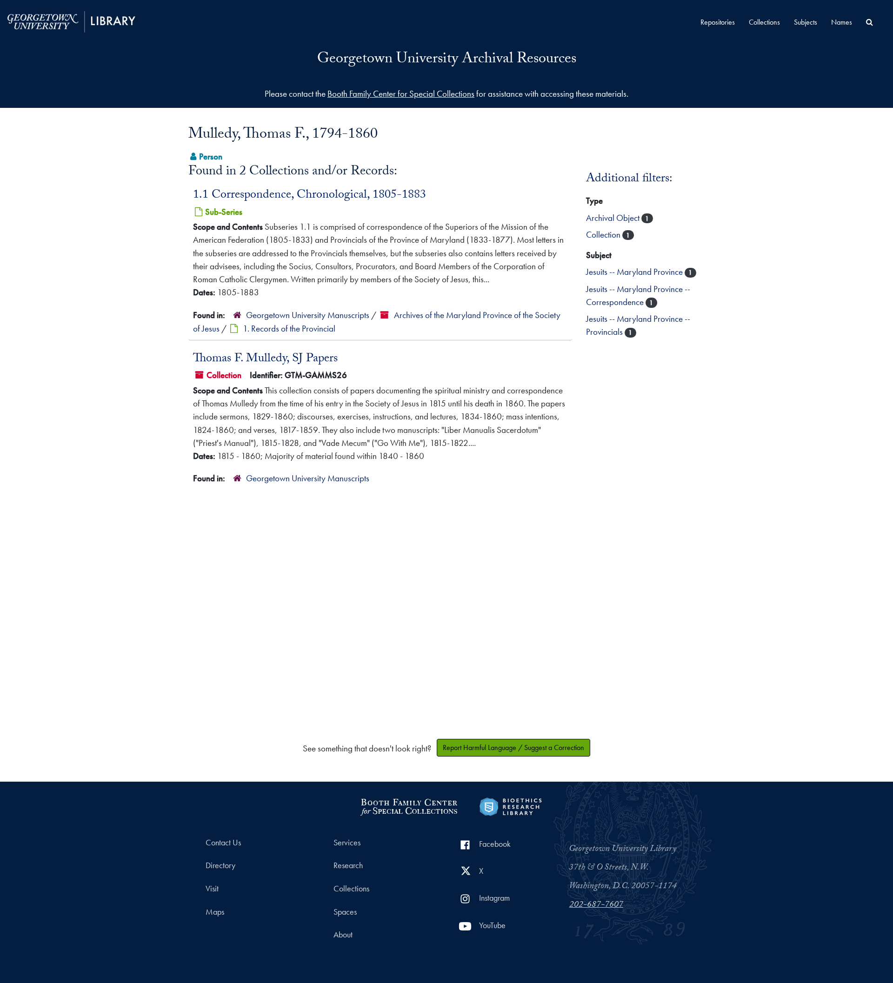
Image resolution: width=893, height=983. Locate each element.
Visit (212, 888)
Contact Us (223, 842)
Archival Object (613, 218)
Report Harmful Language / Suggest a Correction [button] (513, 747)
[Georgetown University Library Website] (71, 21)
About (343, 935)
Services (346, 842)
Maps (215, 912)
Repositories (717, 22)
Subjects (805, 22)
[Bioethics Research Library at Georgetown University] (510, 805)
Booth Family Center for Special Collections (400, 94)
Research (348, 865)
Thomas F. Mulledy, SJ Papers (265, 359)
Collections (764, 22)
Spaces (345, 912)
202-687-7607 (596, 905)
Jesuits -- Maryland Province (635, 272)
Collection (604, 234)
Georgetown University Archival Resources (446, 60)
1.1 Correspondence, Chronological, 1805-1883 (309, 196)
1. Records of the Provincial (289, 328)
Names (841, 22)
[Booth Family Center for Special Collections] (409, 805)
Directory (220, 865)
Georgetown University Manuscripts (307, 315)
